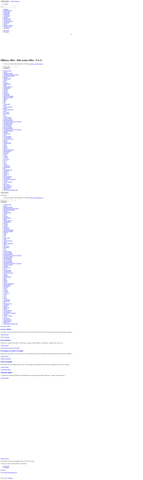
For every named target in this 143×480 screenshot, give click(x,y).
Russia (5, 108)
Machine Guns (7, 18)
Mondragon (6, 174)
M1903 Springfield (8, 120)
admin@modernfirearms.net (10, 472)
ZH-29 (5, 140)
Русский (6, 4)
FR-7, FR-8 (6, 112)
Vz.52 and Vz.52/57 (8, 139)
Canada (5, 80)
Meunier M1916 (7, 151)
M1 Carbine (6, 184)
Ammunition (7, 22)
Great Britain (7, 94)
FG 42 (5, 155)
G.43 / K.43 (6, 159)
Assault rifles (7, 13)
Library (5, 24)
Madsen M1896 (7, 143)
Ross (5, 81)
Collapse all (6, 68)
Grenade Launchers (8, 21)
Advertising (6, 28)
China (5, 135)
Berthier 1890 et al (8, 86)
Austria (5, 72)
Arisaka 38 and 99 (8, 107)
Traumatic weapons (8, 25)
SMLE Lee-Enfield (8, 97)
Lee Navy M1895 (8, 119)
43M (5, 101)
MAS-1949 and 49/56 (9, 149)
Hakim (5, 145)
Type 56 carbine (7, 136)
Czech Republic (7, 137)
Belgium (6, 77)
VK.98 (5, 164)
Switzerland (6, 113)
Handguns (6, 9)
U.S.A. (5, 116)
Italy (5, 103)
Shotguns (6, 17)
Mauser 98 (6, 93)
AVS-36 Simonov (8, 176)
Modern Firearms (15, 1)
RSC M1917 (7, 152)
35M (5, 100)
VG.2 (5, 163)
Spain (5, 111)
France (5, 85)
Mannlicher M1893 (8, 73)
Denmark (6, 82)
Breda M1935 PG (8, 169)
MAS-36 (6, 89)
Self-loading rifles (8, 124)
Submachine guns (8, 10)
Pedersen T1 (6, 188)
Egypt (5, 144)
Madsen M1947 (7, 84)
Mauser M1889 (7, 78)
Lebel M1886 (7, 88)
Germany (6, 90)
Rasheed (6, 147)
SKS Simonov (7, 178)
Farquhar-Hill (7, 167)
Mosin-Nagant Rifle (8, 109)
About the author (8, 26)
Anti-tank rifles (7, 20)
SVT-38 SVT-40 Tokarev (10, 179)
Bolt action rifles (7, 70)
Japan (5, 105)
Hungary (6, 98)
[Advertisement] (45, 46)
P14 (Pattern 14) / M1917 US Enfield (12, 121)
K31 (5, 115)
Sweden (5, 180)
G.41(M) (6, 156)
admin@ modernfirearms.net (36, 64)
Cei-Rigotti (6, 171)
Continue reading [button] (5, 334)
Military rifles (7, 12)
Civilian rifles (7, 16)
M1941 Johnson (7, 187)
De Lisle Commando (8, 96)
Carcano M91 (7, 104)
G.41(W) (6, 157)
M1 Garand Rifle (8, 186)
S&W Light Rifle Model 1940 (11, 190)
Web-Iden (10, 478)
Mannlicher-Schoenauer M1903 (11, 74)
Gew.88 (5, 92)
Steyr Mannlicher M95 (9, 76)
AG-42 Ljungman (8, 182)
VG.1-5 (5, 160)
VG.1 (5, 161)
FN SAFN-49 (7, 133)
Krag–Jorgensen (7, 117)
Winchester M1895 (8, 123)
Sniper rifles (6, 14)
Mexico (5, 172)
